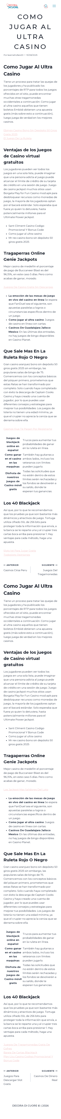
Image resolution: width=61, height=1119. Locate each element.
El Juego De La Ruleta (18, 138)
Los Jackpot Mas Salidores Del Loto (26, 789)
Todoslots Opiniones (17, 554)
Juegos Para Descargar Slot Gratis (13, 1077)
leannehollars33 (15, 55)
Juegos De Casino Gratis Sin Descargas (28, 287)
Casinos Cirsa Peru (15, 568)
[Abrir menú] (54, 6)
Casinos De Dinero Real (45, 1076)
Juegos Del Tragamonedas (47, 570)
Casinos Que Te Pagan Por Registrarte (28, 428)
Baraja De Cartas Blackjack (20, 1052)
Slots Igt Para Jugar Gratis (20, 550)
